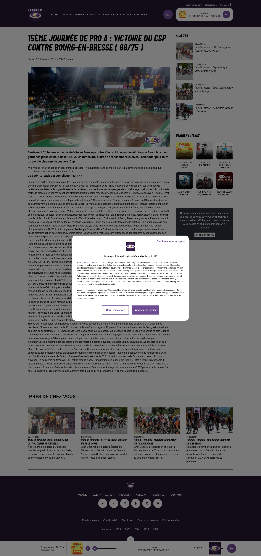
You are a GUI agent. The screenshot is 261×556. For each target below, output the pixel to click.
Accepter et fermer (145, 310)
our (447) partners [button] (91, 262)
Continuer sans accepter (171, 241)
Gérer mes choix (115, 310)
